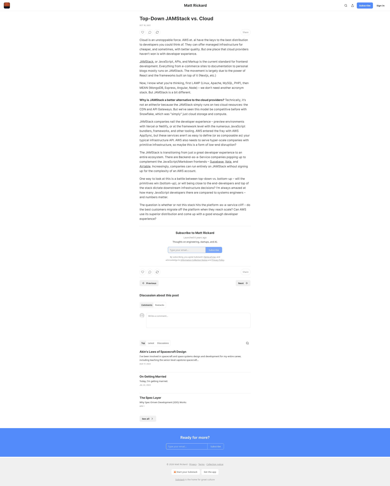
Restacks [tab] (159, 305)
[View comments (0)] (150, 32)
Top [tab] (143, 343)
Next (241, 283)
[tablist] (153, 305)
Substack (179, 479)
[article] (195, 360)
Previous (151, 283)
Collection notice (214, 464)
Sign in (381, 5)
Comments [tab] (146, 305)
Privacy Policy (218, 260)
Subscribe (364, 5)
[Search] (346, 5)
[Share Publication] (352, 5)
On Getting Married (153, 376)
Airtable (145, 166)
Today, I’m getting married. (154, 381)
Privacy (193, 464)
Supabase (217, 161)
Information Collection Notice (194, 260)
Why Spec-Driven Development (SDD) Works (163, 402)
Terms (201, 464)
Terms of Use (210, 257)
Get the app (210, 471)
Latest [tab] (151, 343)
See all (145, 418)
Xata (228, 161)
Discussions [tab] (163, 343)
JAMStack (146, 61)
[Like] (143, 32)
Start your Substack (187, 471)
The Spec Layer (150, 397)
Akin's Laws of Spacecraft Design (163, 351)
